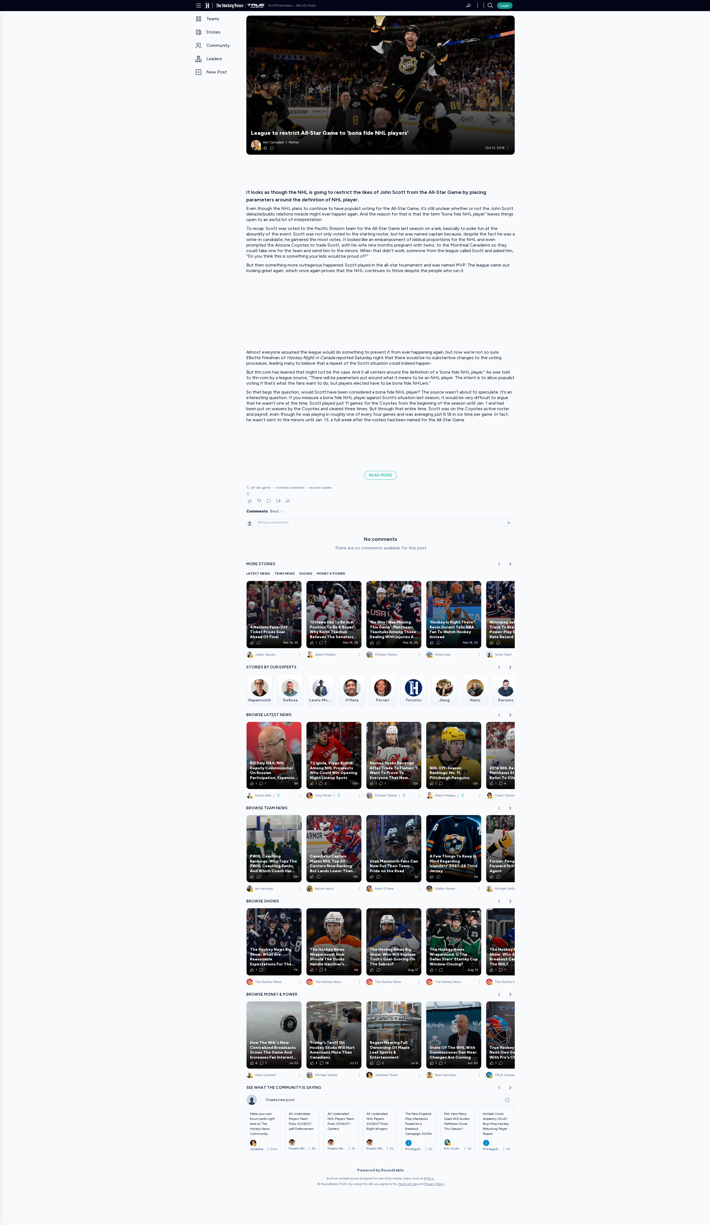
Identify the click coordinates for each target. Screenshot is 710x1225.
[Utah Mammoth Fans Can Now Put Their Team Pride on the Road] (393, 848)
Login (504, 5)
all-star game (260, 488)
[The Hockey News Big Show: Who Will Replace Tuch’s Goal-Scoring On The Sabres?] (393, 941)
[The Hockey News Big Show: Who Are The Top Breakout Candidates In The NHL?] (513, 941)
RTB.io (429, 1178)
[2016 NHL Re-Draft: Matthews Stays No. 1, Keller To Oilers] (513, 755)
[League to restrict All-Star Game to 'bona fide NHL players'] (380, 85)
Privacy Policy (434, 1184)
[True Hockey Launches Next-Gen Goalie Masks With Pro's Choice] (513, 1035)
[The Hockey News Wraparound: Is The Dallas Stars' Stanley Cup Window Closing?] (453, 941)
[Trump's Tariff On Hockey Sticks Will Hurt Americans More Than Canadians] (333, 1035)
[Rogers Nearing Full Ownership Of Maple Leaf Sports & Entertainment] (393, 1035)
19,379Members (280, 5)
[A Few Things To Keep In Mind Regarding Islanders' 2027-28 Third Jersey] (453, 848)
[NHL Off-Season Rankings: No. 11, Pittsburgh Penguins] (453, 755)
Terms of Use (407, 1184)
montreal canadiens (288, 488)
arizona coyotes (319, 488)
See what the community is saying (283, 1087)
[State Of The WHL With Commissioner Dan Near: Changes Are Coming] (453, 1035)
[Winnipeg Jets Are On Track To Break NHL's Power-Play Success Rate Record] (513, 614)
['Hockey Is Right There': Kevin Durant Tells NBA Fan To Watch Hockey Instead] (453, 614)
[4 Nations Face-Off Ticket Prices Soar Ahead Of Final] (274, 614)
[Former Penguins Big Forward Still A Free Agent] (513, 848)
